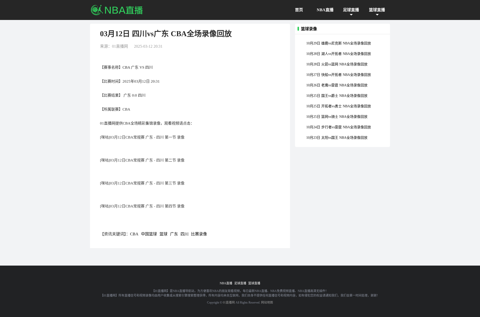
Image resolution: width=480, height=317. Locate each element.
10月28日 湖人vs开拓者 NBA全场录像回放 (338, 54)
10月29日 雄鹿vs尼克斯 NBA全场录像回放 (338, 43)
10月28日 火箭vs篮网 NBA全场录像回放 (337, 64)
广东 (174, 234)
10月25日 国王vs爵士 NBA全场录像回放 (337, 96)
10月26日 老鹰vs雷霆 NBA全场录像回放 (337, 85)
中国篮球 (149, 234)
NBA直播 (325, 10)
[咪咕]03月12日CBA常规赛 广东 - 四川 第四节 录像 (142, 206)
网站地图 (267, 302)
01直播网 (229, 302)
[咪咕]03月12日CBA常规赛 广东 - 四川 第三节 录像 (142, 183)
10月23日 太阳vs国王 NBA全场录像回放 (337, 138)
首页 (299, 10)
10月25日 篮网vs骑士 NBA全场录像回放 (337, 117)
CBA (126, 109)
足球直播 (351, 10)
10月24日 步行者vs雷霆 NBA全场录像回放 (338, 127)
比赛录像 (199, 234)
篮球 (164, 234)
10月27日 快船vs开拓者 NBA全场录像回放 (338, 75)
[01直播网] (117, 9)
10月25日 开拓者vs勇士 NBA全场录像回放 (338, 106)
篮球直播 (377, 10)
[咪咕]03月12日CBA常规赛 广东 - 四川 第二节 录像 (142, 160)
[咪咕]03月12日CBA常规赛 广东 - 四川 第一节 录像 (142, 137)
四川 (184, 234)
